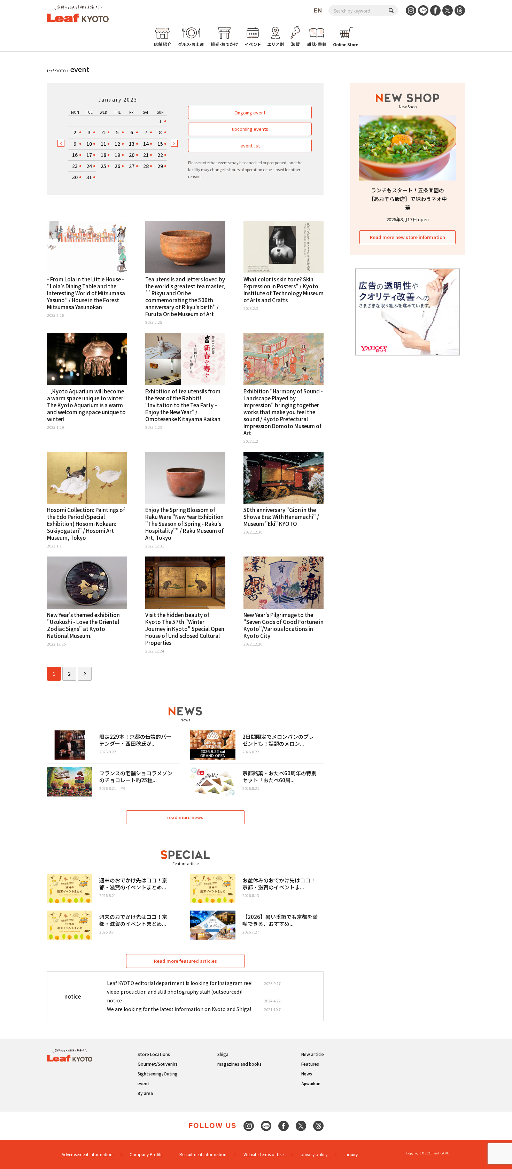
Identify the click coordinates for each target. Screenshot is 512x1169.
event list (250, 145)
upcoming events (250, 129)
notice (114, 1000)
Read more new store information (407, 237)
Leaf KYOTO (56, 70)
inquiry (351, 1154)
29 (160, 165)
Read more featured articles (185, 961)
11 (103, 143)
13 (131, 143)
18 (103, 154)
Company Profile (146, 1154)
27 (131, 165)
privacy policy (314, 1154)
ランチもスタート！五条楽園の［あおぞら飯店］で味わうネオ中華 (408, 198)
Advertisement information (87, 1154)
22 (160, 154)
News (306, 1073)
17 (89, 154)
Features (310, 1064)
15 (160, 143)
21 (146, 154)
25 (103, 165)
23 (75, 165)
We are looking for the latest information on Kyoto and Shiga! (179, 1009)
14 (146, 143)
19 (117, 154)
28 (146, 165)
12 (117, 143)
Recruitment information (202, 1154)
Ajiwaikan (310, 1083)
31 (89, 177)
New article (312, 1054)
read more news (185, 817)
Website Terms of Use (263, 1154)
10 (89, 143)
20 (131, 154)
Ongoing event (249, 112)
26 (117, 165)
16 (75, 154)
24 (89, 165)
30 (75, 177)
